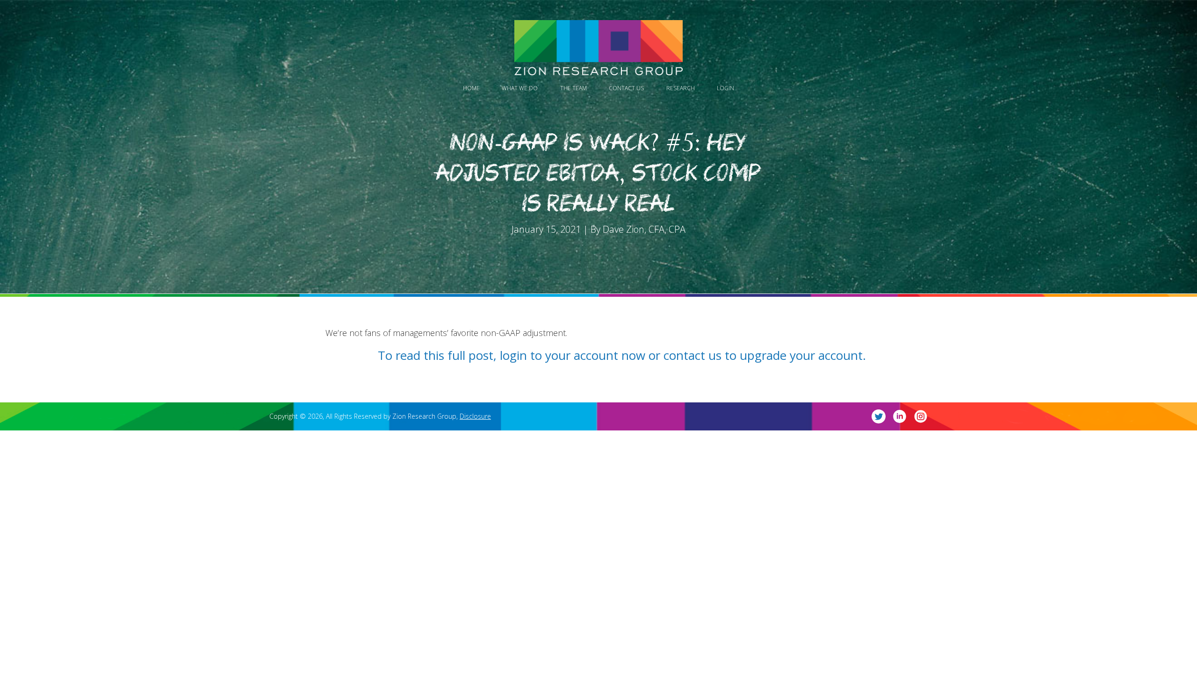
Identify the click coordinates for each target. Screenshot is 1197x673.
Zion (598, 47)
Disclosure (475, 416)
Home (471, 88)
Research (680, 88)
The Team (573, 88)
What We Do (520, 88)
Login (725, 88)
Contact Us (626, 88)
